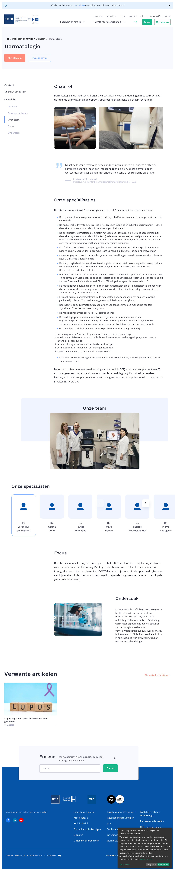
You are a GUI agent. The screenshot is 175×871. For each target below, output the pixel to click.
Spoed (147, 22)
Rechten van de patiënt (152, 821)
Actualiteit (111, 16)
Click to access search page (135, 22)
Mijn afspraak (162, 22)
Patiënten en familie (22, 38)
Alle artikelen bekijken (156, 675)
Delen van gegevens (150, 827)
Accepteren (163, 864)
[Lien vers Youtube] (21, 820)
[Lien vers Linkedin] (15, 820)
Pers (123, 16)
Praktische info (81, 823)
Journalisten (113, 840)
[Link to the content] (30, 704)
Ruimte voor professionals (120, 811)
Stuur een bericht (17, 91)
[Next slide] (145, 503)
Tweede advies (39, 57)
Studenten (112, 829)
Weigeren (151, 864)
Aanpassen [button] (124, 864)
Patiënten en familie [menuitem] (70, 21)
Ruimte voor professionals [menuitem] (107, 21)
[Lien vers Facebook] (8, 820)
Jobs (142, 16)
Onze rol (12, 106)
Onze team (13, 119)
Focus (11, 126)
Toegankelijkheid (113, 855)
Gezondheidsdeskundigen (87, 829)
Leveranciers (113, 834)
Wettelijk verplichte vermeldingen (150, 813)
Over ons (98, 16)
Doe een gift (154, 16)
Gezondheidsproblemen (86, 840)
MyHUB (132, 16)
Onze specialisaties (18, 113)
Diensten (40, 38)
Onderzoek (14, 132)
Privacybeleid (146, 859)
